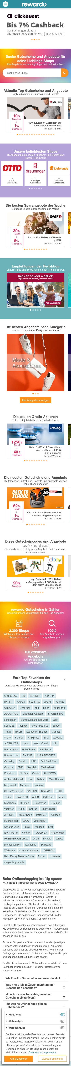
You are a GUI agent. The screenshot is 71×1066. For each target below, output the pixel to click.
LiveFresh (25, 707)
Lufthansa (30, 844)
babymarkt (10, 785)
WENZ (59, 838)
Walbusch (9, 850)
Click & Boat (10, 696)
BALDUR (27, 755)
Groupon (55, 803)
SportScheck (48, 808)
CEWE (59, 791)
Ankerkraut (59, 707)
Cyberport (48, 797)
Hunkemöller (11, 820)
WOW (7, 737)
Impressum (50, 1052)
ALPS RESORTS (46, 755)
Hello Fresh (28, 749)
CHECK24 (9, 707)
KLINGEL (9, 725)
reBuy (61, 797)
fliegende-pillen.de (14, 862)
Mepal (25, 743)
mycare (47, 838)
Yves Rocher (56, 779)
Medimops (10, 803)
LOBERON (48, 850)
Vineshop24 (40, 820)
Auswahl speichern (52, 1058)
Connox (56, 731)
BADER (8, 702)
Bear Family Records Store (19, 856)
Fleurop (19, 737)
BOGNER (35, 696)
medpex (39, 826)
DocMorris (10, 773)
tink (37, 707)
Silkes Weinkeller (13, 791)
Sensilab (32, 767)
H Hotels (24, 803)
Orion (36, 838)
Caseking (9, 761)
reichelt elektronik (13, 779)
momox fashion (12, 844)
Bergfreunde (11, 749)
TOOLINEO (40, 832)
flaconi (41, 856)
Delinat (41, 779)
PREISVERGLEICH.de (16, 838)
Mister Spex (25, 814)
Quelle (35, 773)
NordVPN (46, 791)
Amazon (55, 814)
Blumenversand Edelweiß (34, 719)
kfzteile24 (41, 814)
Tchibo (8, 797)
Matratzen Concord (33, 713)
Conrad (33, 808)
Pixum (21, 808)
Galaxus (8, 767)
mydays (39, 785)
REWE (27, 826)
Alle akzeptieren (18, 1058)
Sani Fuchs (45, 749)
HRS (33, 761)
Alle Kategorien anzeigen (35, 400)
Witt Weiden (57, 832)
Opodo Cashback (28, 850)
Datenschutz (35, 1052)
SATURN (32, 791)
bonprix (60, 702)
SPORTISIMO (55, 713)
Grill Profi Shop (49, 761)
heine (46, 707)
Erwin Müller (11, 832)
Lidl (24, 696)
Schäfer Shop (11, 826)
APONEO (9, 814)
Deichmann (40, 803)
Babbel (56, 725)
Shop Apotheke (39, 725)
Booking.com (11, 755)
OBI (55, 743)
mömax (23, 725)
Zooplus (57, 737)
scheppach (10, 719)
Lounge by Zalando (37, 731)
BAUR (18, 731)
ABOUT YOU (11, 713)
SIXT (46, 737)
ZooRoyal (46, 844)
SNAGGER (22, 797)
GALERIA (34, 702)
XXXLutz (49, 696)
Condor (23, 761)
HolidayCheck (41, 743)
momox (21, 702)
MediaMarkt (47, 767)
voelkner (9, 808)
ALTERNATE (11, 743)
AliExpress (33, 737)
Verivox (26, 832)
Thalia (7, 731)
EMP (20, 767)
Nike (30, 779)
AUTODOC (50, 773)
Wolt (55, 719)
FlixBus (24, 773)
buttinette (55, 856)
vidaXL (48, 702)
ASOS (35, 797)
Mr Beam (25, 785)
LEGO (25, 820)
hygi (50, 826)
